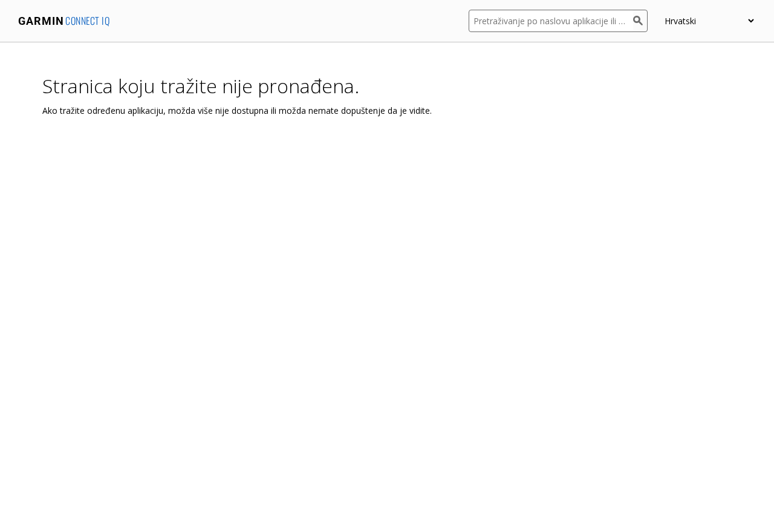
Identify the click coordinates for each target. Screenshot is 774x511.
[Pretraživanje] (640, 21)
